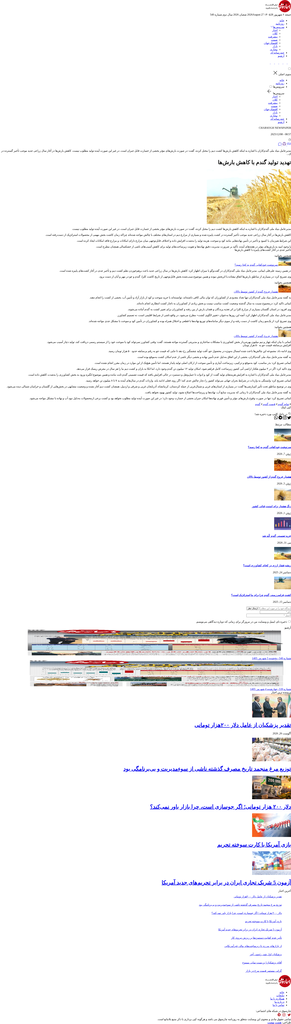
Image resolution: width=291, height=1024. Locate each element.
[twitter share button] (289, 62)
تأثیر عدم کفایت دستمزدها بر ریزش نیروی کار (256, 937)
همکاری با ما (277, 998)
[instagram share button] (280, 62)
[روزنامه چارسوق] (278, 11)
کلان (275, 33)
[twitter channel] (288, 1016)
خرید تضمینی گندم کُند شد (276, 535)
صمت (274, 39)
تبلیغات (280, 995)
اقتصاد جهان (271, 43)
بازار (275, 46)
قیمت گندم (268, 404)
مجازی (274, 49)
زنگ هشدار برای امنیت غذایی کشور (271, 506)
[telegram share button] (285, 62)
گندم (257, 404)
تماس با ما (278, 1005)
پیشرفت (273, 36)
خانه (282, 20)
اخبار (275, 30)
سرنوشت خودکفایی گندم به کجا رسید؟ (256, 264)
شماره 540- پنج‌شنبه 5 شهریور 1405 (271, 658)
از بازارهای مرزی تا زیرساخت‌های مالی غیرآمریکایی (253, 946)
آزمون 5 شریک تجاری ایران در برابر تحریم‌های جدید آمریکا (226, 882)
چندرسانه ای (277, 52)
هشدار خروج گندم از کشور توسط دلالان (256, 291)
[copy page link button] (288, 144)
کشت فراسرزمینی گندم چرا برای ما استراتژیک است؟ (261, 595)
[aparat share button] (276, 62)
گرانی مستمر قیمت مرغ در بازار (264, 970)
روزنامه (280, 23)
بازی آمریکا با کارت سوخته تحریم (254, 845)
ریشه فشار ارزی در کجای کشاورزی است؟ (267, 565)
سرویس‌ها (278, 86)
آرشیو (281, 55)
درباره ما (279, 1001)
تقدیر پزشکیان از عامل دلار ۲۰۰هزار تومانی (243, 725)
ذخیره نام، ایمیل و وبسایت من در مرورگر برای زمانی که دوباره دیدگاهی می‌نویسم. (241, 621)
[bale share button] (268, 62)
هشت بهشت (274, 1022)
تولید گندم (283, 404)
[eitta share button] (272, 62)
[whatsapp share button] (276, 418)
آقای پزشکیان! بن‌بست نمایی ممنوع (262, 962)
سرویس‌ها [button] (278, 27)
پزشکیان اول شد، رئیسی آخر (266, 954)
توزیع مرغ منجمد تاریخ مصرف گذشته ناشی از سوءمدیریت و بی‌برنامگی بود (207, 769)
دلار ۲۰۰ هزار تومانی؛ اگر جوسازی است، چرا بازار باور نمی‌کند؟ (220, 807)
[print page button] (284, 144)
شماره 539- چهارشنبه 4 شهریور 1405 (270, 689)
